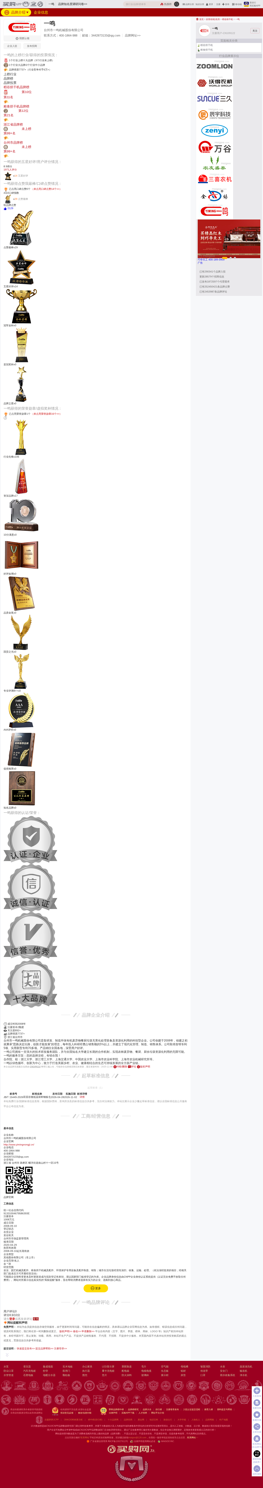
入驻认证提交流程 (191, 1409)
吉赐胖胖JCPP (52, 1419)
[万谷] (214, 146)
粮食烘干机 (206, 49)
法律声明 (113, 1413)
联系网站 (192, 1437)
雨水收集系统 (227, 1375)
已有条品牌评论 (213, 291)
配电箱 (125, 1370)
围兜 (84, 1375)
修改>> (77, 1331)
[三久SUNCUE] (214, 98)
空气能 (165, 1366)
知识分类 (200, 4)
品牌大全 (147, 1409)
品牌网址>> (133, 35)
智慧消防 (205, 1366)
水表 (222, 1366)
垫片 (104, 1375)
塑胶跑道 (127, 1366)
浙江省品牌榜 (13, 124)
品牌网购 (209, 1419)
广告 (200, 262)
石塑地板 (28, 1375)
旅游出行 (168, 1419)
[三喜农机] (214, 178)
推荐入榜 (208, 1409)
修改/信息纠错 (84, 1413)
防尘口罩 (9, 1370)
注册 (218, 4)
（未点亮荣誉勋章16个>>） (46, 413)
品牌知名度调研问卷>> (72, 4)
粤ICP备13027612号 (118, 1441)
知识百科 (154, 1419)
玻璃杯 (145, 1375)
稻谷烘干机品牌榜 (16, 87)
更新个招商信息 (211, 276)
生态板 (165, 1370)
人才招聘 (142, 1413)
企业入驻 (12, 46)
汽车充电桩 (29, 1370)
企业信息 (41, 12)
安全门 (224, 1370)
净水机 (243, 1375)
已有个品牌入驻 (212, 271)
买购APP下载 (127, 1413)
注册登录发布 (172, 1409)
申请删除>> (88, 1331)
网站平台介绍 (157, 1413)
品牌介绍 (17, 12)
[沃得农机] (214, 82)
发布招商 (32, 46)
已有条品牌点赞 (214, 286)
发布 (227, 4)
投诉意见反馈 (66, 1413)
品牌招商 (128, 1419)
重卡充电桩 (108, 1370)
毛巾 (143, 1366)
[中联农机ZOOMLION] (214, 66)
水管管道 (9, 1375)
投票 (12, 101)
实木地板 (68, 1366)
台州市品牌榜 (13, 142)
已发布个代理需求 (214, 281)
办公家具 (87, 1366)
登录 (211, 4)
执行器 (86, 1370)
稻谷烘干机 (227, 19)
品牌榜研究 (133, 1409)
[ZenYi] (214, 130)
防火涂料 (127, 1375)
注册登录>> (60, 1348)
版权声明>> (65, 1331)
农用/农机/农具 (213, 19)
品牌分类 (189, 4)
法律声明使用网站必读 (144, 1441)
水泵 (6, 1366)
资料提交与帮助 (224, 1409)
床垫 (183, 1375)
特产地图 (223, 1419)
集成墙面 (48, 1366)
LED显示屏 (108, 1366)
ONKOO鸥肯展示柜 (73, 1419)
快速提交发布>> (26, 1348)
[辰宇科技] (214, 114)
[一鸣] (214, 211)
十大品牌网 (113, 1419)
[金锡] (214, 195)
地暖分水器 (49, 1375)
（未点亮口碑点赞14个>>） (46, 188)
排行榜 (158, 1409)
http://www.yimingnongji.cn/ (19, 1144)
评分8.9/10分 (12, 1315)
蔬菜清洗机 (246, 1366)
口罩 (202, 1375)
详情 (82, 1097)
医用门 (66, 1370)
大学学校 (181, 1419)
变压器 (27, 1366)
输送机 (243, 1370)
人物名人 (195, 1419)
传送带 (204, 1370)
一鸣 (237, 19)
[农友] (214, 162)
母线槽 (184, 1366)
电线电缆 (146, 1370)
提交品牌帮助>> (44, 1348)
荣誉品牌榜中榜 (116, 1409)
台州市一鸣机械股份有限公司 (63, 30)
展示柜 (165, 1375)
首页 (201, 19)
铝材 (183, 1370)
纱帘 (45, 1370)
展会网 (141, 1419)
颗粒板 (66, 1375)
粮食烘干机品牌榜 (16, 106)
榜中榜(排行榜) (95, 1419)
